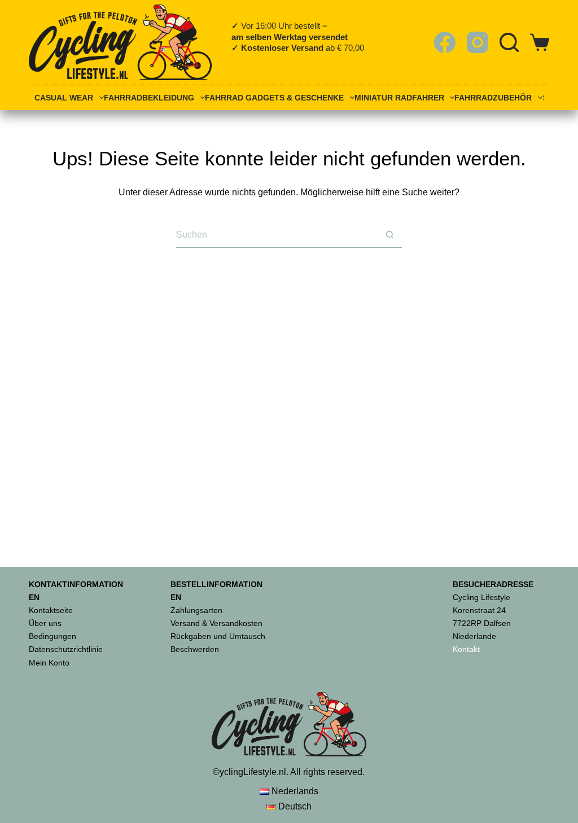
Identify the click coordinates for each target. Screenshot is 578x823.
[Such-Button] (389, 234)
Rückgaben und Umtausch (217, 636)
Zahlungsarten (196, 610)
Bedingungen (52, 636)
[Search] (509, 42)
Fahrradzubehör (493, 98)
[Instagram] (477, 42)
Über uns (45, 623)
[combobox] (276, 234)
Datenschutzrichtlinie (66, 649)
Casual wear (63, 98)
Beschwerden (194, 649)
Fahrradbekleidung (149, 98)
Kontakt (466, 649)
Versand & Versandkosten (216, 623)
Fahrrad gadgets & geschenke (274, 98)
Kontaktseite (51, 610)
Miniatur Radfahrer (399, 98)
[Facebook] (445, 42)
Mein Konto (49, 662)
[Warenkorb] (539, 42)
